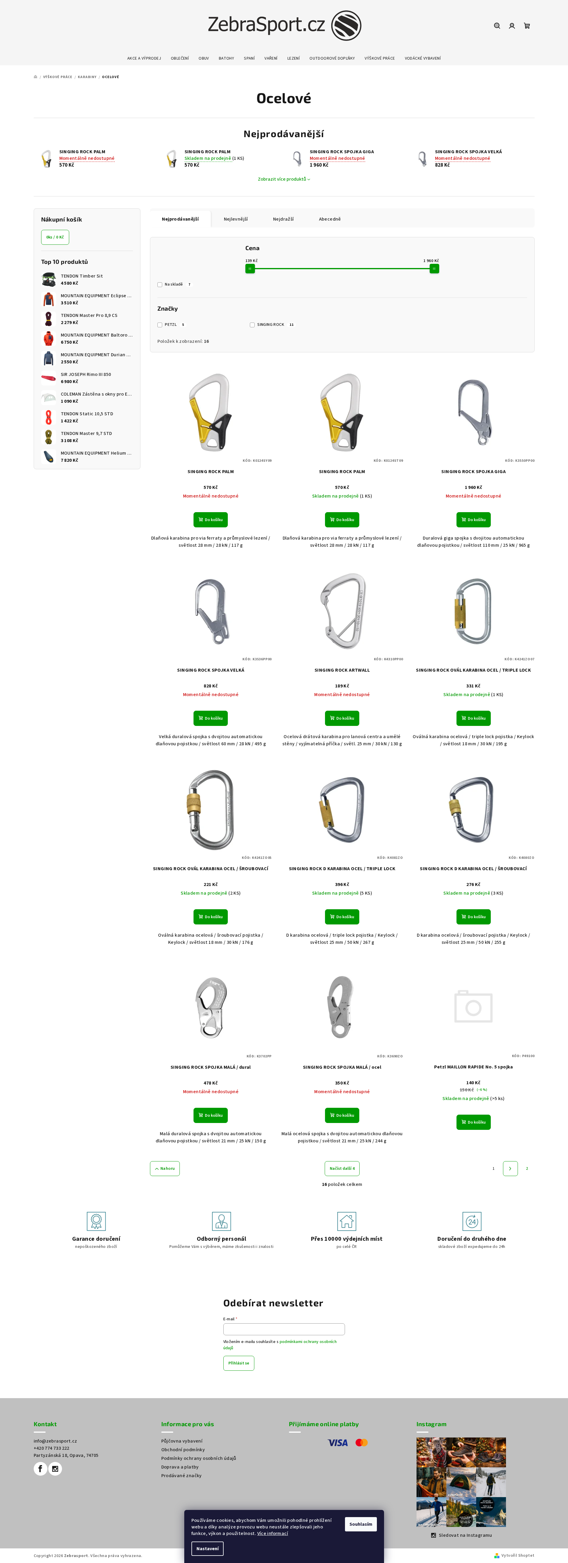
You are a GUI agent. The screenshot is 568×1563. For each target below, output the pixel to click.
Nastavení (207, 1548)
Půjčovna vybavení (182, 1441)
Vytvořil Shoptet (518, 1556)
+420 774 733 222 (51, 1448)
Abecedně (330, 219)
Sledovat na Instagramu (465, 1535)
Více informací (272, 1533)
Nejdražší (283, 219)
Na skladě (177, 284)
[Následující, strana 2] (510, 1168)
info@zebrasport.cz (55, 1441)
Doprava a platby (180, 1467)
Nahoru (167, 1169)
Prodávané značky (181, 1475)
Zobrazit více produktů (282, 179)
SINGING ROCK (275, 325)
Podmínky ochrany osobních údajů (198, 1458)
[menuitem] (144, 58)
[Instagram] (55, 1469)
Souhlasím (360, 1524)
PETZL (174, 325)
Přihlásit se (238, 1363)
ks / (55, 237)
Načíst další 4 (342, 1169)
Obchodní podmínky (183, 1449)
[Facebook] (40, 1469)
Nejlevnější (236, 219)
